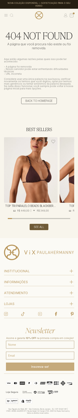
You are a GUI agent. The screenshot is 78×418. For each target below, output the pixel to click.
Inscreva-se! (40, 366)
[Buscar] (11, 15)
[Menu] (6, 15)
